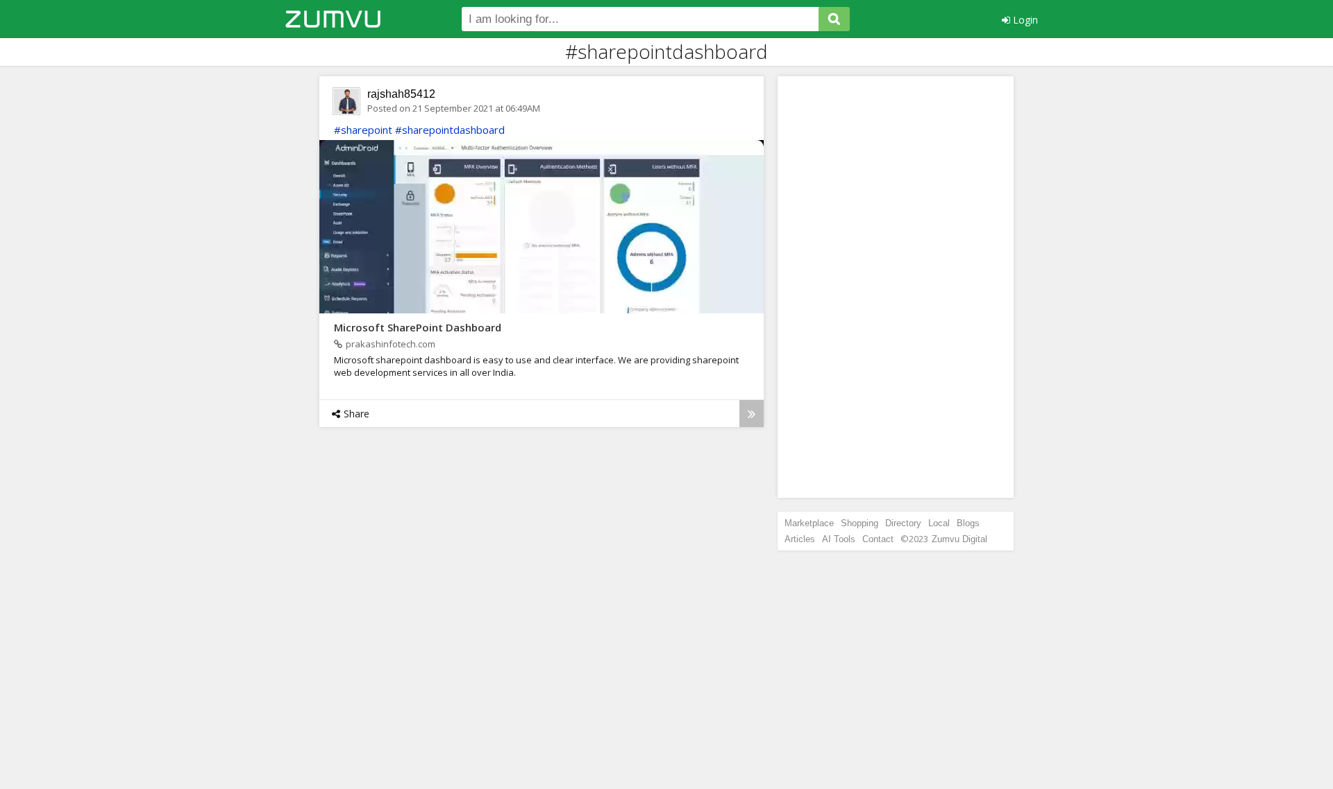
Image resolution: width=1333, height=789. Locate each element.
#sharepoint (363, 130)
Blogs (968, 523)
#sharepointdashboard (450, 130)
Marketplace (809, 523)
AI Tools (838, 539)
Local (939, 523)
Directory (903, 523)
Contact (878, 539)
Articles (800, 539)
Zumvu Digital (959, 539)
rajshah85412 (401, 94)
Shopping (859, 523)
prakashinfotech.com (390, 344)
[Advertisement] (895, 287)
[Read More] (751, 413)
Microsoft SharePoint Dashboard (417, 327)
